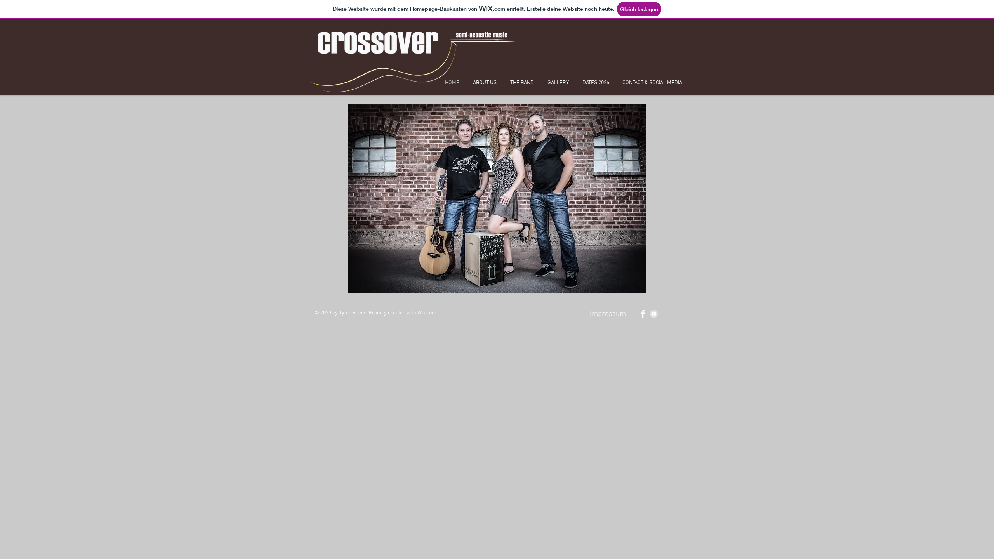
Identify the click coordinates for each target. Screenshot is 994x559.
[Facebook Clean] (643, 314)
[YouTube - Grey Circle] (654, 314)
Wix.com (426, 313)
